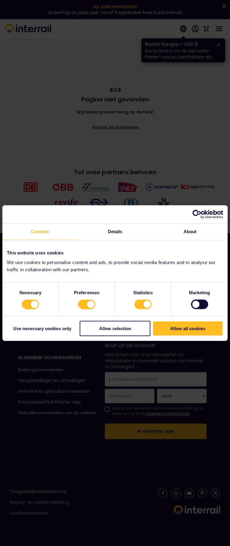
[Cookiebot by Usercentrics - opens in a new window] (197, 214)
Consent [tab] (40, 231)
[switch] (86, 304)
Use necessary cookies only (42, 328)
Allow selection (115, 328)
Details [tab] (115, 231)
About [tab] (190, 231)
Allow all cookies (187, 328)
